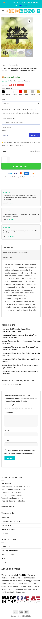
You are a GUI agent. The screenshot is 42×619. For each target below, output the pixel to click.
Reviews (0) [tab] (7, 257)
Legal (3, 563)
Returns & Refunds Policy (11, 521)
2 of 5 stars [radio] (8, 408)
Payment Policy (7, 555)
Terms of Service (8, 530)
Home (3, 65)
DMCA (4, 559)
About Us (5, 517)
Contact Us (5, 546)
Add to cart (21, 166)
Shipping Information (9, 550)
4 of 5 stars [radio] (20, 408)
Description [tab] (8, 247)
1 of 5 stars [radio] (5, 408)
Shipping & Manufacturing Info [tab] (15, 252)
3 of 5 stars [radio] (13, 408)
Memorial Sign (13, 65)
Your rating (9, 405)
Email (7, 440)
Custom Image (6, 127)
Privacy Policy (6, 525)
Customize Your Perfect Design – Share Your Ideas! (18, 109)
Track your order (7, 513)
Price (6, 99)
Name (7, 430)
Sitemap (4, 534)
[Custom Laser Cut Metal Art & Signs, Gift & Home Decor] (20, 11)
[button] (2, 11)
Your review (9, 413)
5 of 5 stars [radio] (28, 408)
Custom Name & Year (8, 118)
